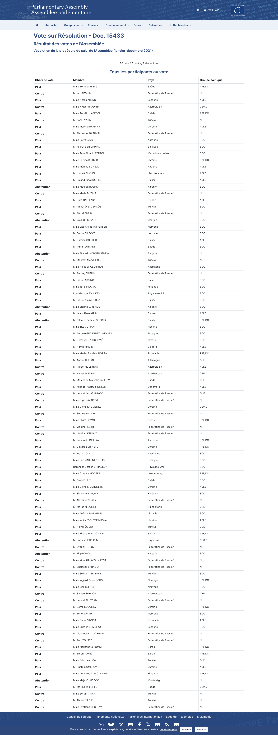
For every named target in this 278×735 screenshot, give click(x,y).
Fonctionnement (116, 25)
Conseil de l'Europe (79, 716)
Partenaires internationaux (145, 716)
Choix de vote (44, 80)
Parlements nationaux (110, 716)
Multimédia (204, 716)
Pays (151, 80)
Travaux (93, 25)
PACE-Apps (214, 10)
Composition (72, 25)
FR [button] (197, 10)
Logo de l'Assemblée (179, 716)
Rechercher (180, 25)
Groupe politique (211, 80)
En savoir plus (168, 729)
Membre (78, 80)
